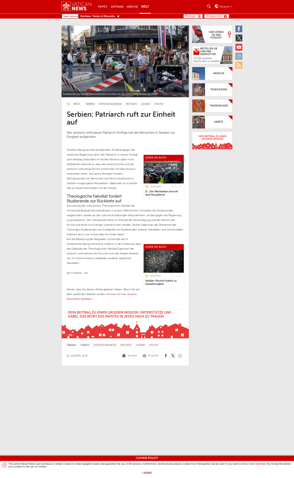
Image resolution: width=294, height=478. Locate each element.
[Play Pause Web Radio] (119, 16)
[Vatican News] (79, 7)
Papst (102, 6)
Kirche (132, 6)
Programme (214, 16)
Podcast (190, 16)
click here (260, 464)
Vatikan (117, 6)
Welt (145, 6)
